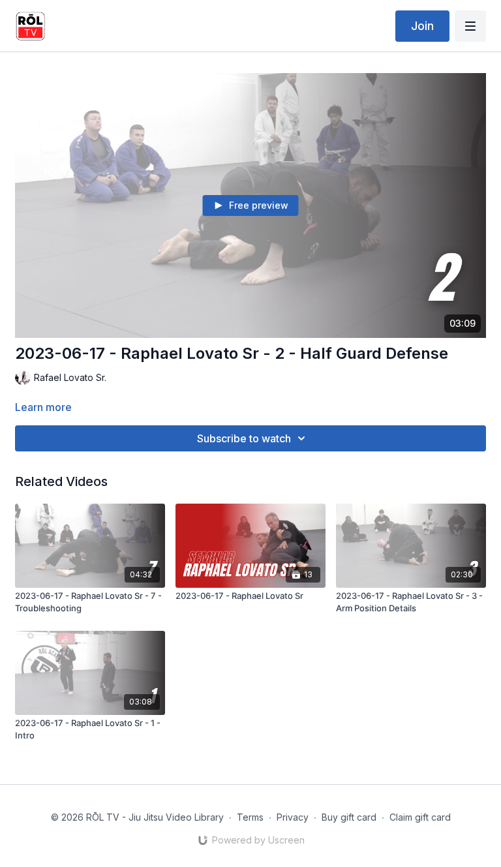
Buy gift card (349, 817)
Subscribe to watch (244, 438)
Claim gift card (420, 817)
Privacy (293, 817)
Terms (250, 817)
